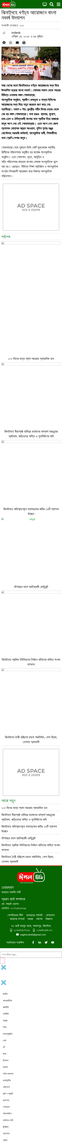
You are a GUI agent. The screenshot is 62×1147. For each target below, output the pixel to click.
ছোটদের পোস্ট (8, 1120)
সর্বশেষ (39, 918)
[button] (4, 42)
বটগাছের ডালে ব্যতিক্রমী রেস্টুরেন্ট (31, 587)
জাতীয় (5, 994)
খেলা (4, 1040)
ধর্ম (4, 1047)
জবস (4, 1054)
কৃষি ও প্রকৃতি (8, 1093)
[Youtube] (53, 942)
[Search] (2, 961)
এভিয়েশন (6, 1087)
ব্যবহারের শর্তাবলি (34, 915)
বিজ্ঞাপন (49, 918)
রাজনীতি (6, 1007)
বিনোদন (5, 1060)
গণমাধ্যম (6, 1107)
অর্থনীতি (6, 1014)
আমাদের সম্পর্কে (17, 918)
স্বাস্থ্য (5, 1020)
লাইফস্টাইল (7, 1113)
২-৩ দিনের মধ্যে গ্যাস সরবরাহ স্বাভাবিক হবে (31, 358)
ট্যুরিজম (6, 1127)
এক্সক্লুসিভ (7, 1080)
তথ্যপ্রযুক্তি (7, 1034)
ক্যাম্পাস (6, 1100)
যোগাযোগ (50, 915)
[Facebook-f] (33, 942)
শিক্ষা (4, 1027)
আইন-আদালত (8, 1073)
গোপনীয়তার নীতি (15, 915)
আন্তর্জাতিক (7, 1000)
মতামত (5, 1067)
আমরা (30, 918)
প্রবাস (5, 1140)
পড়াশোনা (6, 1133)
